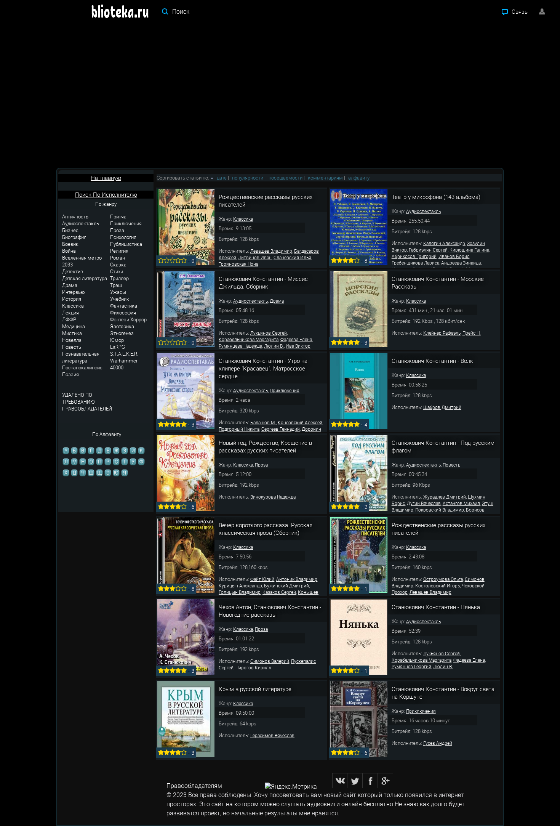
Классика (73, 305)
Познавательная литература (80, 357)
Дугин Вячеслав (424, 503)
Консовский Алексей (300, 422)
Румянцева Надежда (240, 346)
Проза (117, 230)
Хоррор (138, 319)
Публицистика (126, 244)
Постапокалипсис (82, 367)
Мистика (72, 333)
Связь (520, 11)
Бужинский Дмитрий (286, 585)
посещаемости (285, 177)
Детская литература (84, 278)
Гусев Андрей (437, 743)
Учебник (119, 298)
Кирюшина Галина (469, 250)
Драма (69, 285)
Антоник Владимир (296, 579)
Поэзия (70, 374)
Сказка (118, 264)
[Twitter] (355, 780)
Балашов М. (263, 422)
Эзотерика (122, 326)
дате (222, 177)
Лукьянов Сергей (268, 333)
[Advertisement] (280, 95)
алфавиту (359, 177)
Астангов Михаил (461, 503)
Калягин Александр (444, 243)
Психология (123, 237)
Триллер (119, 278)
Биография (74, 237)
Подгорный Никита (239, 429)
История (71, 298)
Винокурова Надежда (273, 497)
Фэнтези (119, 319)
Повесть (71, 346)
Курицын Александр (240, 585)
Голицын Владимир (240, 592)
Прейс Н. (471, 333)
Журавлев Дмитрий (444, 497)
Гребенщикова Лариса (415, 263)
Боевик (70, 244)
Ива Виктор (298, 346)
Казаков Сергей (279, 592)
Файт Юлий (262, 579)
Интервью (73, 292)
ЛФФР (69, 319)
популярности (247, 177)
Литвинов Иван (255, 257)
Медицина (73, 326)
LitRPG (117, 346)
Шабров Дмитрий (442, 407)
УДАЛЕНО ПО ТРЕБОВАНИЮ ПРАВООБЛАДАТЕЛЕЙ (87, 401)
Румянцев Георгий (411, 666)
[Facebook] (370, 780)
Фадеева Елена (296, 339)
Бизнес (70, 230)
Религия (119, 250)
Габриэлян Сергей (428, 250)
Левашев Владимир (271, 251)
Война (69, 250)
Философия (123, 312)
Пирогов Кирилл (253, 667)
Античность (75, 216)
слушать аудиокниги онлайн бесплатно (337, 804)
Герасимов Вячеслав (272, 735)
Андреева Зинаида (461, 263)
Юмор (117, 340)
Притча (118, 216)
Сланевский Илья (292, 257)
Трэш (116, 285)
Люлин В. (274, 346)
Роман (117, 257)
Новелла (72, 340)
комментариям (325, 177)
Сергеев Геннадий (280, 429)
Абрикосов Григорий (414, 256)
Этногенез (122, 333)
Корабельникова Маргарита (248, 339)
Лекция (70, 312)
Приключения (126, 223)
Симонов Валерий (269, 661)
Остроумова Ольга (443, 579)
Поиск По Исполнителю (106, 194)
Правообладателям (194, 785)
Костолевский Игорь (437, 585)
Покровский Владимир (439, 510)
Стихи (116, 271)
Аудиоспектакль (80, 223)
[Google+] (385, 780)
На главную (106, 177)
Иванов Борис (453, 256)
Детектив (72, 271)
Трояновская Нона (238, 264)
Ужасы (118, 292)
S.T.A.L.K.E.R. (124, 353)
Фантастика (123, 305)
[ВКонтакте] (339, 780)
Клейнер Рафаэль (442, 333)
